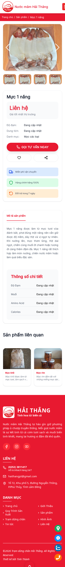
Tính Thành (23, 559)
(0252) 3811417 (17, 467)
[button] (57, 47)
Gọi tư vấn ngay (35, 147)
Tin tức (9, 524)
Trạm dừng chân (15, 519)
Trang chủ (7, 17)
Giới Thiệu (46, 506)
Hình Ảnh (46, 519)
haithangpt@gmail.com (22, 476)
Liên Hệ (44, 524)
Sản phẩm (21, 17)
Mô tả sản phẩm (16, 215)
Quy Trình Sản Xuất (13, 512)
